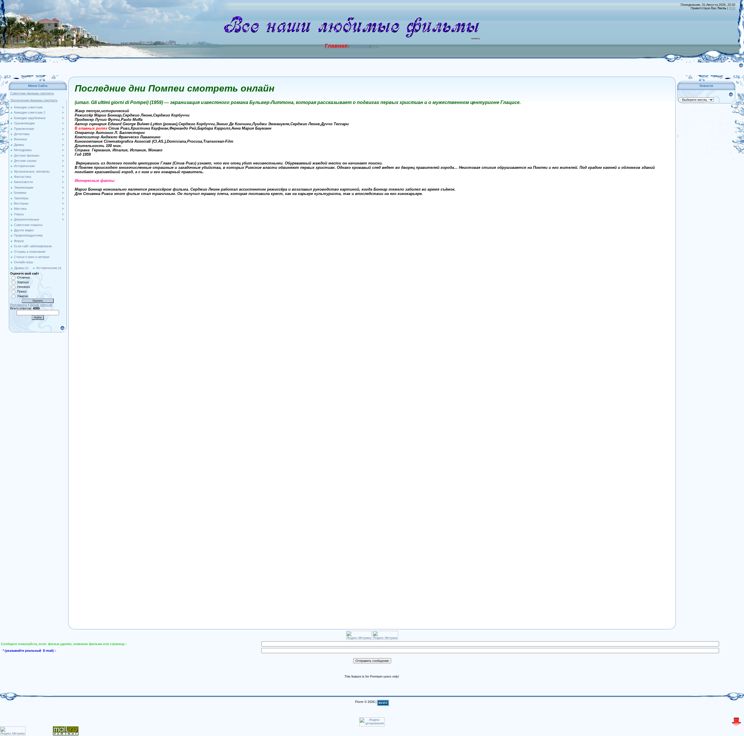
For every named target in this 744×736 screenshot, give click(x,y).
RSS (732, 8)
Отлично (23, 277)
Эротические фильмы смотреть (34, 100)
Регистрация (359, 46)
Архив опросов (41, 305)
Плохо (21, 291)
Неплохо (23, 287)
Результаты (18, 305)
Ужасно (22, 296)
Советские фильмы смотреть (32, 93)
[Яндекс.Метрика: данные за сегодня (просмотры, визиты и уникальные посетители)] (13, 730)
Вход (375, 46)
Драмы (19, 268)
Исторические (46, 268)
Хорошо (23, 282)
